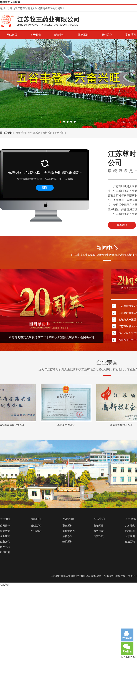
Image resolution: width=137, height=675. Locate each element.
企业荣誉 (5, 536)
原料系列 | (48, 132)
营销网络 (99, 525)
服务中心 (99, 518)
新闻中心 (59, 34)
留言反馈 (99, 536)
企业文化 (5, 541)
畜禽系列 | (22, 132)
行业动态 (36, 530)
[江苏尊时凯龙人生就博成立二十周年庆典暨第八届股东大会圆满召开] (51, 341)
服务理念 (99, 530)
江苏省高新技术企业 (100, 425)
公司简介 (5, 525)
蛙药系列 (83, 34)
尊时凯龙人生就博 (10, 2)
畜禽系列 (67, 525)
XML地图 (5, 584)
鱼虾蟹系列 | (35, 132)
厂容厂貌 (5, 552)
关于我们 (35, 34)
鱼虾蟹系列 (68, 530)
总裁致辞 (5, 530)
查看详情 (122, 225)
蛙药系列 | (60, 132)
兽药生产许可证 (44, 425)
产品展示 (68, 518)
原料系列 (107, 34)
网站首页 (12, 34)
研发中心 (5, 546)
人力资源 (130, 518)
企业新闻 (36, 525)
